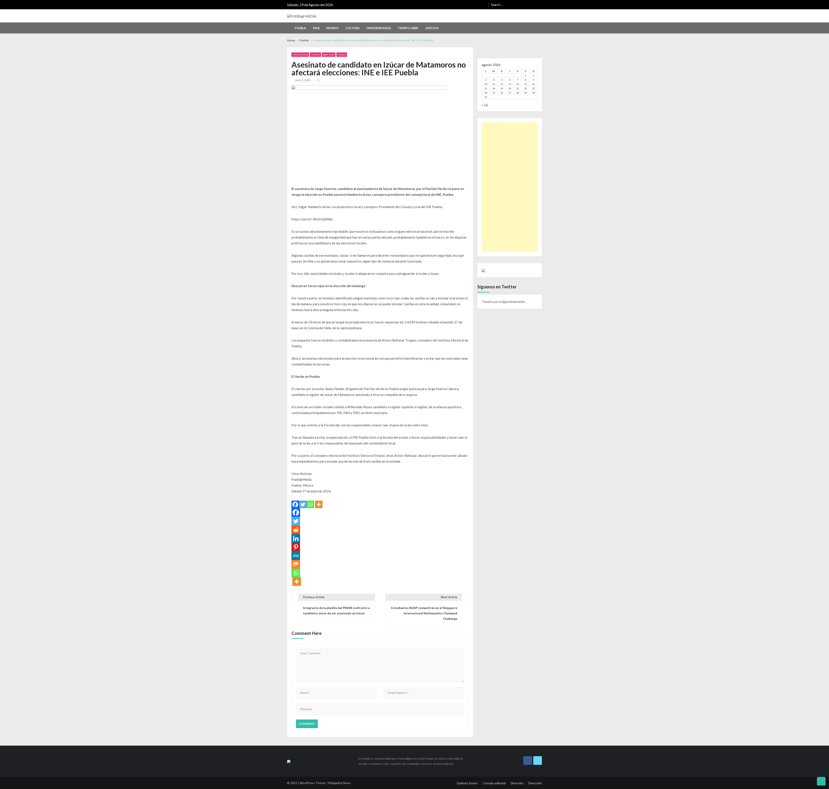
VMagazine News (339, 783)
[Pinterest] (295, 547)
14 (517, 84)
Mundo (332, 28)
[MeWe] (295, 555)
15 (525, 84)
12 (501, 84)
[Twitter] (303, 504)
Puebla (300, 28)
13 (509, 84)
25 (493, 92)
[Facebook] (295, 504)
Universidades (379, 28)
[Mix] (295, 564)
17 (485, 88)
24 (485, 92)
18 (493, 88)
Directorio (535, 783)
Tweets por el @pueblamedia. (503, 301)
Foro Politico (300, 54)
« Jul (485, 105)
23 (533, 88)
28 (517, 92)
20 (509, 88)
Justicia (432, 28)
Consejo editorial (494, 783)
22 (525, 88)
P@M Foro (328, 54)
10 (485, 84)
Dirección (517, 783)
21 (517, 88)
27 (509, 92)
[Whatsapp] (310, 504)
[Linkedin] (295, 538)
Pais (316, 28)
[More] (318, 504)
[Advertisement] (510, 187)
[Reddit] (295, 529)
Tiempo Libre (408, 28)
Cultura (353, 28)
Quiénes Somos (467, 783)
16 (533, 84)
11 (493, 84)
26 (501, 92)
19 (501, 88)
